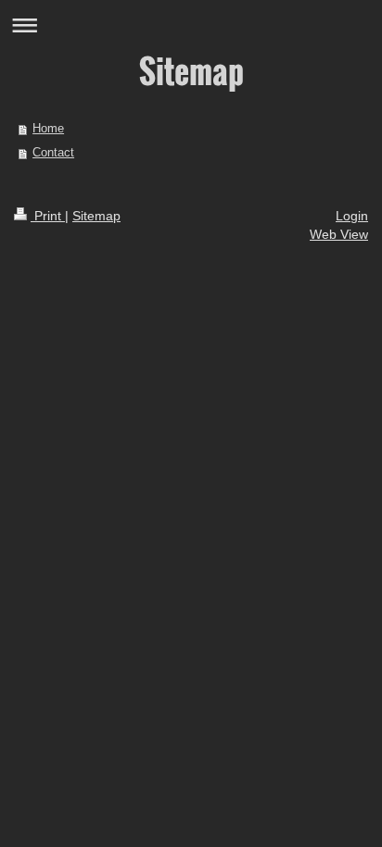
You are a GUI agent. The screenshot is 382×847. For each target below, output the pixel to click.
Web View (339, 234)
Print (48, 215)
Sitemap (96, 215)
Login (352, 215)
